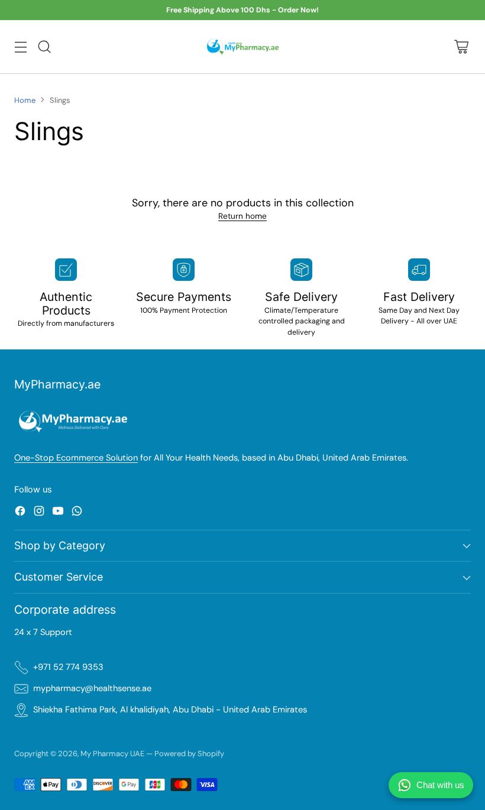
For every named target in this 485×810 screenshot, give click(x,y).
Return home (242, 216)
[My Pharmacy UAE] (243, 46)
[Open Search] (44, 46)
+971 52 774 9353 (68, 667)
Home (24, 100)
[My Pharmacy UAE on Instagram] (39, 513)
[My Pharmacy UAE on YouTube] (58, 513)
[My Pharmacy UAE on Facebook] (20, 513)
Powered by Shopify (189, 754)
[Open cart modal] (461, 46)
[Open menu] (20, 46)
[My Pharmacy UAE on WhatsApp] (77, 513)
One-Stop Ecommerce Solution (76, 458)
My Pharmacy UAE (112, 754)
